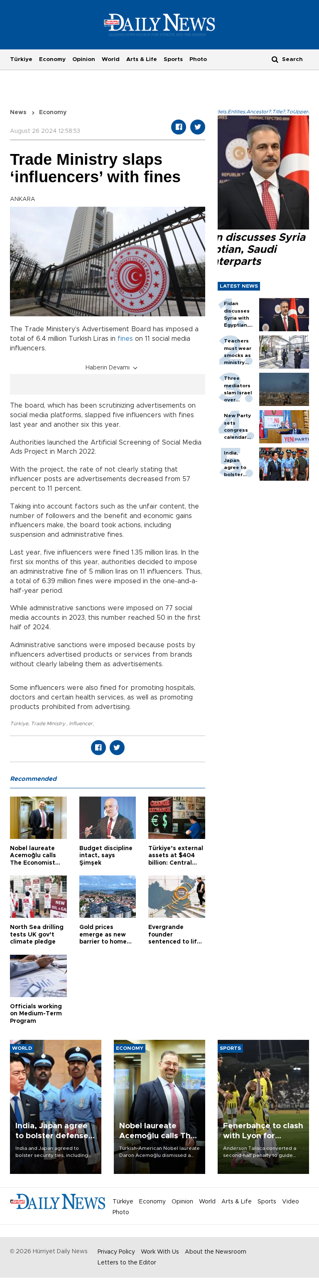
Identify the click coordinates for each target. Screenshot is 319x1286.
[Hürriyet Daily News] (160, 24)
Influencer (81, 723)
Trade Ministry (48, 723)
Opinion (83, 59)
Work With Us (160, 1252)
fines (125, 338)
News (18, 112)
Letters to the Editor (127, 1263)
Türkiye (21, 59)
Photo (198, 59)
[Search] (275, 59)
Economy (52, 59)
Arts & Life (141, 59)
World (111, 59)
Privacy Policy (116, 1252)
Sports (173, 59)
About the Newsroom (215, 1252)
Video (290, 1202)
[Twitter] (197, 127)
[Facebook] (178, 127)
